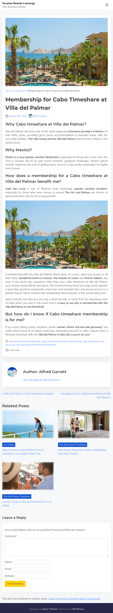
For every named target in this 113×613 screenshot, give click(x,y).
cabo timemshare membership (24, 341)
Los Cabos (19, 91)
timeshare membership (70, 341)
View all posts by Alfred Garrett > (42, 379)
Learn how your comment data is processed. (74, 598)
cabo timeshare (49, 341)
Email (9, 568)
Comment (11, 536)
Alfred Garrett (40, 116)
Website (9, 575)
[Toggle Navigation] (107, 5)
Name (9, 562)
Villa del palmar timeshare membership (36, 344)
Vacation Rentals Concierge (18, 3)
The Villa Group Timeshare (72, 444)
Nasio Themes (50, 609)
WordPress (78, 609)
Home (8, 91)
